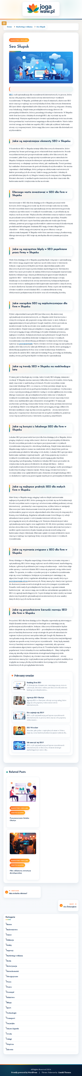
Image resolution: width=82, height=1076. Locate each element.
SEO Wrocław (32, 727)
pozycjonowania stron (18, 581)
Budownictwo (12, 929)
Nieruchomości (12, 971)
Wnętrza (10, 1044)
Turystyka (10, 1023)
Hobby (9, 945)
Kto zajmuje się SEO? (35, 712)
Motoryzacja (11, 966)
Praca (8, 982)
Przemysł (10, 992)
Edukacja (10, 940)
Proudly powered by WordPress (24, 1072)
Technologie (11, 1013)
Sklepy (9, 1002)
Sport (8, 1008)
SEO (11, 95)
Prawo (9, 987)
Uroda (9, 1034)
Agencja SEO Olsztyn (35, 697)
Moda (8, 961)
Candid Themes (64, 1072)
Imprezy (9, 950)
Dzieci (8, 935)
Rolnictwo (10, 997)
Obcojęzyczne (12, 976)
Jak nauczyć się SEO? (35, 742)
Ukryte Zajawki (17, 812)
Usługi (9, 1039)
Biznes (9, 924)
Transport (10, 1018)
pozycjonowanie (26, 344)
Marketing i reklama (19, 40)
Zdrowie (9, 1049)
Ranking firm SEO (34, 682)
